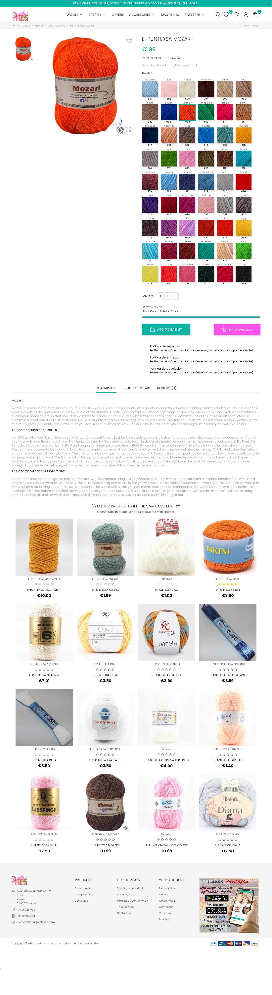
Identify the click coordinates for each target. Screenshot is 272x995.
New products (84, 894)
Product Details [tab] (136, 388)
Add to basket (169, 329)
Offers (118, 14)
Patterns (195, 14)
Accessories (142, 14)
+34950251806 (25, 910)
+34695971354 (25, 916)
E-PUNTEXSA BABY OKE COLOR (166, 845)
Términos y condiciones (132, 901)
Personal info (167, 888)
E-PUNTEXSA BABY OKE (227, 749)
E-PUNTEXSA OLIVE (105, 664)
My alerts (165, 919)
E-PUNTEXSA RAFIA (44, 749)
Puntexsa (166, 579)
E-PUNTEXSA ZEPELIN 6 (44, 664)
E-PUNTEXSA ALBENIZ (105, 579)
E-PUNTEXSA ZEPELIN (44, 834)
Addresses (166, 907)
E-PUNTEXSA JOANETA (167, 664)
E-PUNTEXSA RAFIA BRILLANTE (228, 664)
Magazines (170, 14)
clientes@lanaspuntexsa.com (35, 922)
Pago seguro (125, 907)
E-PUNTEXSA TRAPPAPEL (105, 749)
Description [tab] (106, 388)
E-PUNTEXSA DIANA (228, 834)
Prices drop (82, 888)
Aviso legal (124, 894)
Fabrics (97, 14)
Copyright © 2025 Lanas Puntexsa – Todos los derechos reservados (55, 943)
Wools (75, 14)
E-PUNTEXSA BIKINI (227, 579)
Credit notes (167, 901)
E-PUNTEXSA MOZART (105, 834)
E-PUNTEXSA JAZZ (166, 590)
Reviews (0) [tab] (166, 388)
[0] (255, 14)
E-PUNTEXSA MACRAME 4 (44, 579)
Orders (163, 894)
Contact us (124, 913)
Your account (171, 880)
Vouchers (165, 913)
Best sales (81, 901)
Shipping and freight (130, 888)
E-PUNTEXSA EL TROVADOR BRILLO (166, 760)
